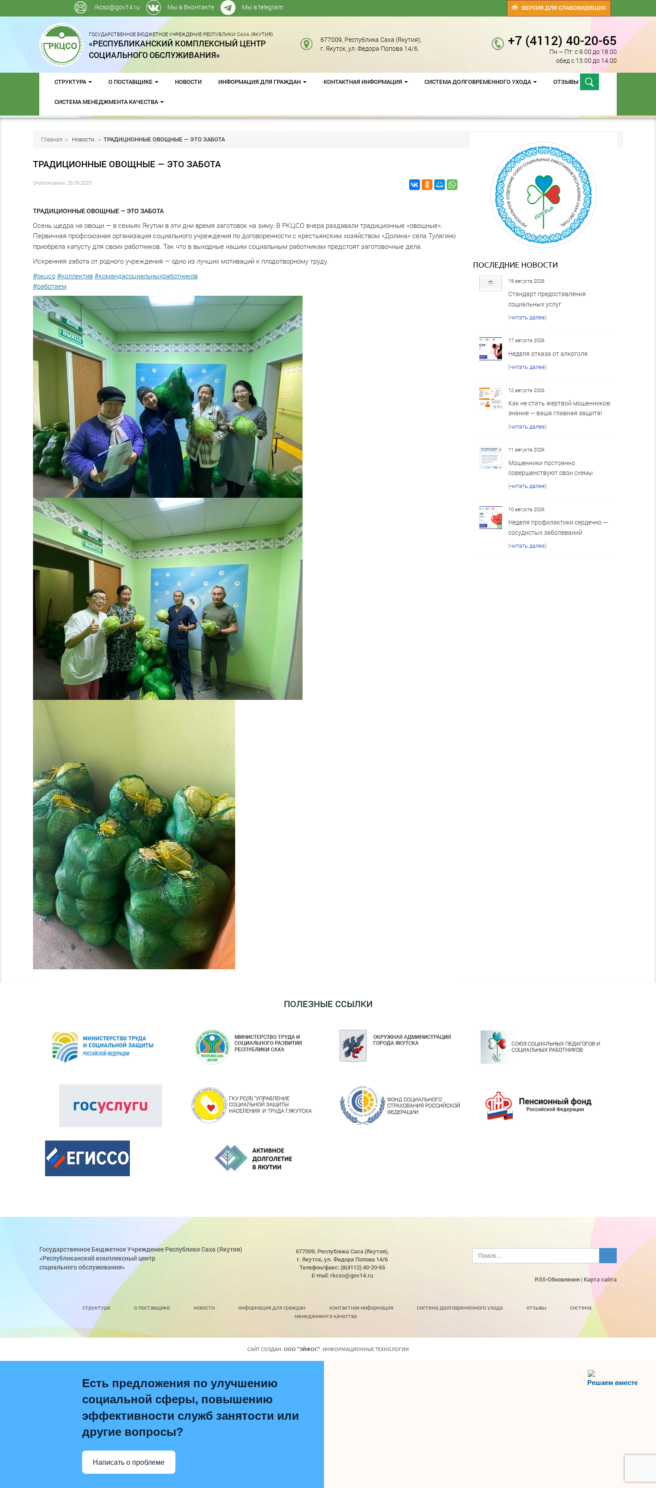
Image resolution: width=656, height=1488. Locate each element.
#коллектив (75, 275)
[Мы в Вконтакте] (438, 4)
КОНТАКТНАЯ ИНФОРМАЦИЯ (363, 82)
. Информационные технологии (346, 1349)
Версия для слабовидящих (562, 7)
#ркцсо (44, 275)
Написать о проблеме (129, 1462)
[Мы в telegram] (440, 4)
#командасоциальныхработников (146, 275)
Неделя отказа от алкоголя (548, 353)
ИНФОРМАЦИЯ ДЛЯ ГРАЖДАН (260, 82)
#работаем (49, 285)
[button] (245, 397)
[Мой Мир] (439, 184)
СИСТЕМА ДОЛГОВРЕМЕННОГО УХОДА (478, 82)
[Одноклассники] (427, 184)
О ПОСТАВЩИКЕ (131, 82)
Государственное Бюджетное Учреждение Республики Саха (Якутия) (181, 45)
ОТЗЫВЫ (566, 82)
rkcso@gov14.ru (117, 7)
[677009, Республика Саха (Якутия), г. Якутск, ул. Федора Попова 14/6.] (428, 39)
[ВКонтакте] (414, 184)
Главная (51, 139)
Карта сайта (600, 1279)
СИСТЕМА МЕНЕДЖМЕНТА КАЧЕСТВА (106, 102)
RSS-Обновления (557, 1279)
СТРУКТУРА (70, 82)
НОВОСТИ (188, 82)
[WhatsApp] (452, 184)
